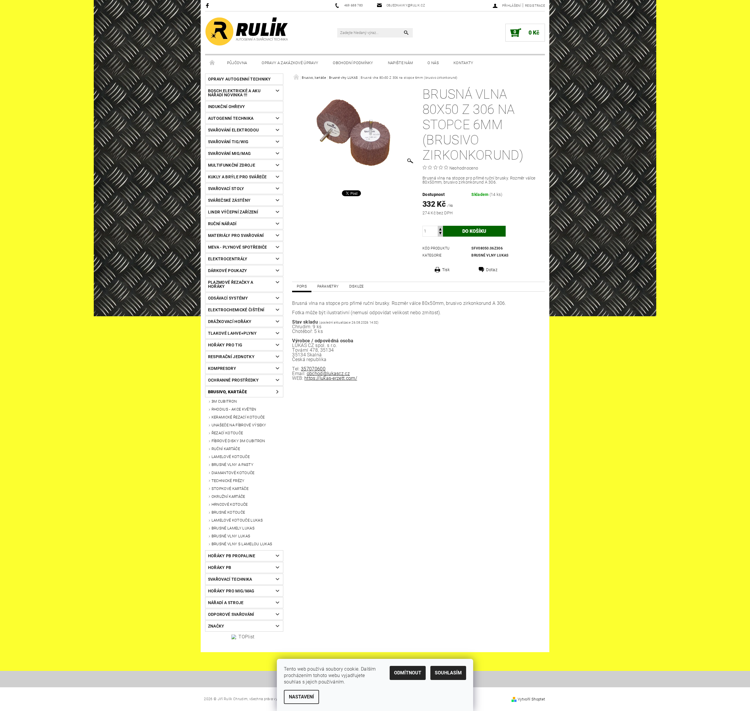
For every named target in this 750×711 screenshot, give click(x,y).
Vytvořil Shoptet (531, 699)
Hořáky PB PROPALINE (231, 555)
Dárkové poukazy (227, 270)
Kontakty (463, 63)
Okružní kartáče (228, 496)
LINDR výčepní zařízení (233, 212)
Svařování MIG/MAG (229, 153)
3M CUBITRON (224, 401)
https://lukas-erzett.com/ (330, 378)
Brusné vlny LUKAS (231, 536)
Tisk (446, 269)
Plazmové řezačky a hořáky (230, 284)
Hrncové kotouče (230, 504)
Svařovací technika (230, 579)
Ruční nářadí (222, 223)
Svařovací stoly (226, 188)
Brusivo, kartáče (227, 391)
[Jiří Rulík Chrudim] (247, 31)
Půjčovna (237, 63)
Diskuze (356, 286)
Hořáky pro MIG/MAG (231, 591)
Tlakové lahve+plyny (232, 333)
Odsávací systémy (228, 298)
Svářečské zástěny (229, 200)
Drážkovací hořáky (229, 321)
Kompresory (222, 368)
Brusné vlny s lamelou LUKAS (242, 544)
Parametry (327, 286)
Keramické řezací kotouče (238, 417)
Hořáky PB (219, 567)
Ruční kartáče (226, 449)
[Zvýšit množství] (440, 228)
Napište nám (400, 63)
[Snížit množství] (440, 234)
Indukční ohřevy (226, 106)
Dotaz (491, 269)
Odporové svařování (231, 614)
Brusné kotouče (228, 512)
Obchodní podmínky (353, 63)
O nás (433, 63)
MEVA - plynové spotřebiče (237, 247)
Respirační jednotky (231, 356)
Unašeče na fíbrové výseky (239, 425)
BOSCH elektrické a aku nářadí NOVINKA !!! (234, 92)
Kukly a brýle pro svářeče (237, 177)
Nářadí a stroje (226, 602)
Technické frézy (228, 480)
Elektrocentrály (228, 259)
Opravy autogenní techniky (239, 79)
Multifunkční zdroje (231, 165)
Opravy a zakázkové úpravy (290, 63)
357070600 (313, 369)
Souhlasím (448, 673)
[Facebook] (208, 5)
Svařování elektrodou (233, 130)
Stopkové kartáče (230, 488)
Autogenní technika (231, 118)
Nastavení (301, 697)
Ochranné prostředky (233, 380)
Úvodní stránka (212, 63)
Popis (302, 286)
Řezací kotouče (227, 433)
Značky (216, 626)
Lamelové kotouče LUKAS (237, 520)
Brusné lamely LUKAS (233, 528)
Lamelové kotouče (231, 456)
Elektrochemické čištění (236, 309)
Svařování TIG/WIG (228, 141)
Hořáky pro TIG (225, 345)
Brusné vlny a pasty (232, 464)
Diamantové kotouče (233, 473)
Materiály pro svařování (236, 235)
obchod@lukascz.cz (328, 373)
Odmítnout (407, 673)
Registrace (535, 6)
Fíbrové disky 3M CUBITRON (238, 441)
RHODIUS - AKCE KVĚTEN (234, 409)
